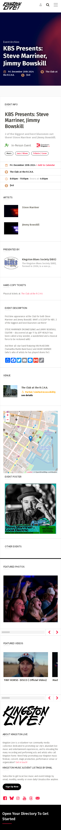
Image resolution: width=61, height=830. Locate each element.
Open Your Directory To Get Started (25, 816)
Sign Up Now (11, 786)
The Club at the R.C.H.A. (21, 172)
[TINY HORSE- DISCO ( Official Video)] (25, 664)
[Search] (47, 5)
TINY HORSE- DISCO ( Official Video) (25, 680)
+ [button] (8, 415)
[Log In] (40, 5)
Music (9, 153)
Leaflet (29, 472)
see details (27, 395)
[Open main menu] (55, 5)
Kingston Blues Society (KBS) (39, 259)
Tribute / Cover (40, 153)
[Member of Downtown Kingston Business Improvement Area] (44, 145)
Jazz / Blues (22, 153)
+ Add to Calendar (45, 165)
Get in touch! (21, 762)
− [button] (8, 420)
